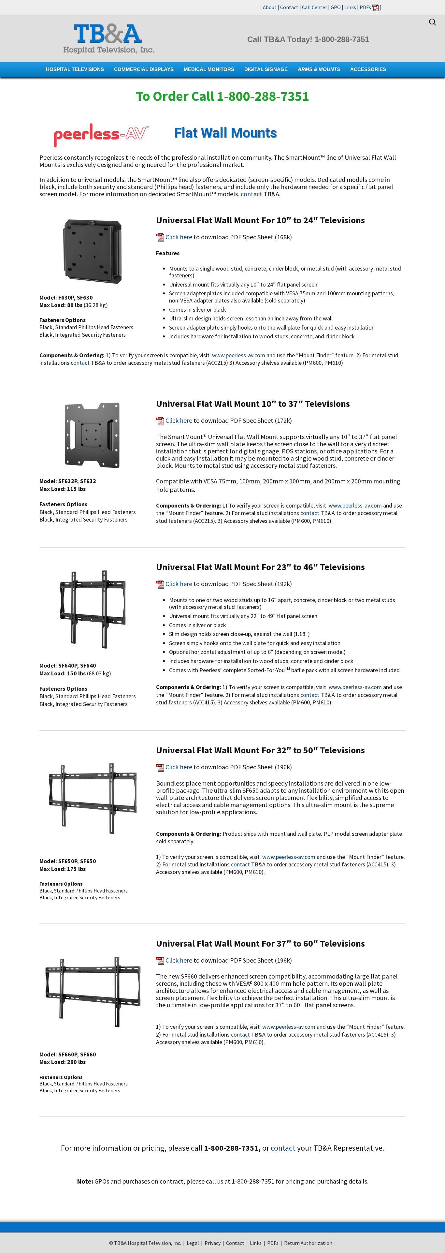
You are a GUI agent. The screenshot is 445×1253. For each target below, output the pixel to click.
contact (251, 194)
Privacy (213, 1243)
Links (350, 7)
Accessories (368, 69)
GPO (336, 7)
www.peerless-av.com (238, 355)
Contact (289, 7)
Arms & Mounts (319, 69)
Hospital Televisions (75, 69)
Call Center (314, 7)
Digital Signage (266, 69)
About (270, 7)
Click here (178, 237)
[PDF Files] (375, 7)
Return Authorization (308, 1243)
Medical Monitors (209, 69)
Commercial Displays (144, 69)
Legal (193, 1243)
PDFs (365, 7)
